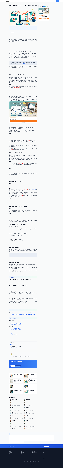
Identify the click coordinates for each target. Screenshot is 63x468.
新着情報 (44, 457)
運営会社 (38, 461)
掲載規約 (27, 461)
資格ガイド (22, 453)
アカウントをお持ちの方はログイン (23, 122)
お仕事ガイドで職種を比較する (21, 314)
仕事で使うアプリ (45, 453)
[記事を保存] (36, 9)
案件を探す (13, 314)
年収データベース (34, 451)
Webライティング (33, 189)
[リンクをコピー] (47, 6)
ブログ (21, 451)
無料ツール (44, 452)
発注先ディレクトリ (34, 454)
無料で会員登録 (18, 365)
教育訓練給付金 (34, 457)
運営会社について (18, 347)
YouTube (17, 148)
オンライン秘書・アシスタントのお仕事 (15, 321)
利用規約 (25, 461)
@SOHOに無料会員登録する (30, 314)
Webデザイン (13, 170)
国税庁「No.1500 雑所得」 (17, 256)
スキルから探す (11, 454)
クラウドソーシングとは (23, 454)
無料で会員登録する (44, 18)
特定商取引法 (30, 461)
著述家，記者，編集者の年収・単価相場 (15, 329)
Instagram (23, 148)
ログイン (54, 1)
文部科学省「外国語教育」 (22, 63)
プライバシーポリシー (34, 461)
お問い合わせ (45, 458)
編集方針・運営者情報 (12, 347)
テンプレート (45, 451)
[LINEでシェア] (45, 6)
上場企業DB (33, 453)
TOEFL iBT (11, 333)
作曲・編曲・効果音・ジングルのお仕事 (15, 324)
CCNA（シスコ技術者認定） (14, 334)
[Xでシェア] (42, 6)
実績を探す (10, 453)
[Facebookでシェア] (44, 6)
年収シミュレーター (34, 452)
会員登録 (57, 1)
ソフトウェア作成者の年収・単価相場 (15, 328)
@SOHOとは (44, 454)
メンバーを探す (11, 452)
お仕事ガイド (22, 452)
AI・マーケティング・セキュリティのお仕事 (16, 323)
